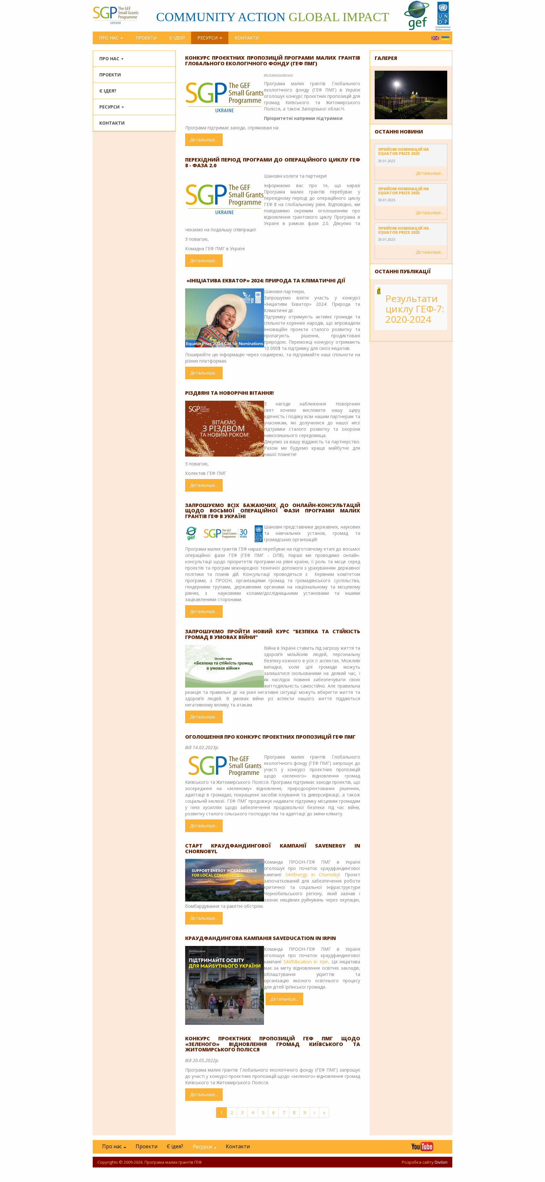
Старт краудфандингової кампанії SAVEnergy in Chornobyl (272, 848)
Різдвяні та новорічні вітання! (229, 392)
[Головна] (119, 15)
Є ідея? (177, 38)
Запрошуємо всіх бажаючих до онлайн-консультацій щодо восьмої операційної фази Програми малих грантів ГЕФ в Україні (272, 511)
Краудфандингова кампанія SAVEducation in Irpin (260, 938)
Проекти (146, 38)
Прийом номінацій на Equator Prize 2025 (403, 151)
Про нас (109, 38)
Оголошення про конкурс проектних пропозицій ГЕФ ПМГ (270, 736)
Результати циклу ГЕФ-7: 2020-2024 (414, 309)
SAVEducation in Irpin (306, 962)
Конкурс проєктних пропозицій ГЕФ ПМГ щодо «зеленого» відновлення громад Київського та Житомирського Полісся (272, 1044)
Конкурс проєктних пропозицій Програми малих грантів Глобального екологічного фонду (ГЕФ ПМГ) (272, 60)
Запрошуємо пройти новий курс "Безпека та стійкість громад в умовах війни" (272, 634)
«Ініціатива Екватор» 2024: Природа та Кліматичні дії (265, 280)
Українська (445, 38)
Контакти (247, 38)
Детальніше (206, 141)
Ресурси (208, 38)
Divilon (441, 1162)
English (435, 38)
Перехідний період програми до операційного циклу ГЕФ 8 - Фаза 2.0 (272, 162)
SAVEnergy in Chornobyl (312, 875)
